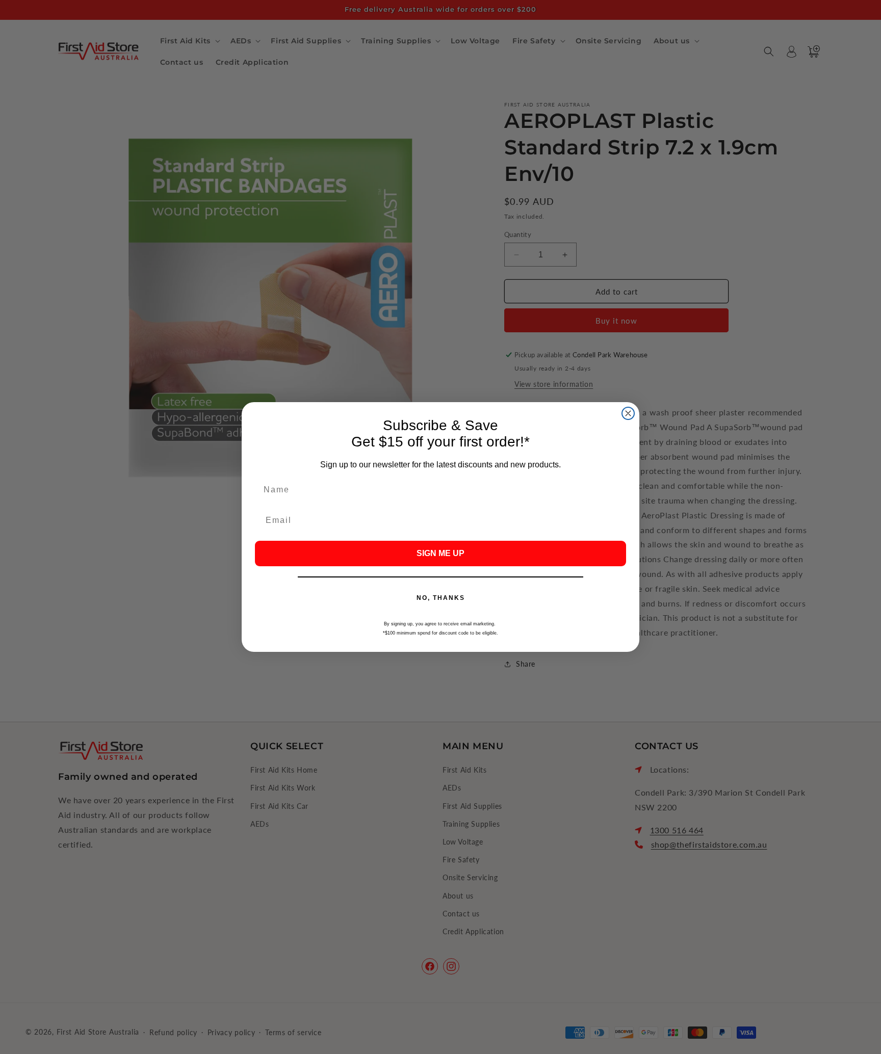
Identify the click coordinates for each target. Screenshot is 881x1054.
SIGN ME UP (440, 553)
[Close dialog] (628, 413)
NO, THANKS (441, 597)
